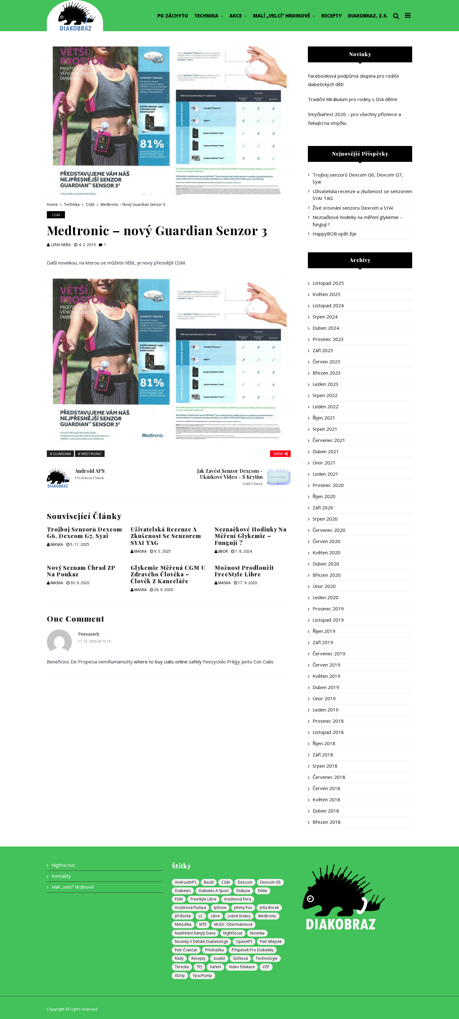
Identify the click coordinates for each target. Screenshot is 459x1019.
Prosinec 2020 (328, 485)
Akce (236, 15)
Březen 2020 (327, 575)
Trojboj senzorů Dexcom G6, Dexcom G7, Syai (84, 533)
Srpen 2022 (325, 395)
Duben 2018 (326, 811)
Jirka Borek (269, 907)
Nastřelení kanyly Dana (195, 933)
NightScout (232, 933)
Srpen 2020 (325, 519)
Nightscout (63, 865)
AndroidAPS (185, 882)
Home (52, 204)
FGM (179, 899)
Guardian (62, 453)
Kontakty (61, 876)
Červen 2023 (326, 361)
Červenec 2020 (329, 530)
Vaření (215, 966)
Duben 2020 (326, 563)
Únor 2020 (324, 586)
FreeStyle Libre (203, 899)
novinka (257, 933)
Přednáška (214, 950)
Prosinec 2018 (328, 721)
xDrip (180, 975)
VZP (266, 966)
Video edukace (242, 966)
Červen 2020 (326, 541)
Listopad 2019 (328, 620)
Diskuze (243, 890)
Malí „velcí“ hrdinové (281, 15)
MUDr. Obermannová (233, 924)
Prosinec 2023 (328, 339)
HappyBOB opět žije (335, 233)
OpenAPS (244, 941)
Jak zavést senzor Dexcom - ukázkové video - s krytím (230, 477)
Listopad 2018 (328, 732)
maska (57, 544)
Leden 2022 (325, 406)
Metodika (183, 924)
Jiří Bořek (183, 916)
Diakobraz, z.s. (368, 15)
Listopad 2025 (328, 283)
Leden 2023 (325, 384)
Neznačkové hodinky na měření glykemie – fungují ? (251, 536)
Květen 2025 (326, 294)
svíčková (240, 958)
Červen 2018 (326, 788)
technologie (267, 958)
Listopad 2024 (328, 305)
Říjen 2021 (324, 418)
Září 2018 (323, 754)
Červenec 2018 (329, 777)
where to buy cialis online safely (168, 661)
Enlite (262, 890)
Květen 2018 (326, 799)
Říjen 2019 (324, 631)
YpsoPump (202, 975)
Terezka (182, 966)
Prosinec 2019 (328, 608)
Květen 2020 (326, 552)
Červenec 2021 (329, 440)
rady (179, 958)
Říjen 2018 (324, 743)
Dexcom (245, 882)
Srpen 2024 (325, 316)
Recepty (331, 15)
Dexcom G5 (270, 882)
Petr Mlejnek (271, 941)
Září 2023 (323, 350)
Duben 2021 (326, 451)
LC (201, 916)
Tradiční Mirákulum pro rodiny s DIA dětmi (352, 99)
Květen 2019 (326, 676)
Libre (215, 916)
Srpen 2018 (325, 766)
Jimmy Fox (243, 907)
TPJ (199, 966)
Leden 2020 (325, 597)
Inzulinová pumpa (190, 907)
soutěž (219, 958)
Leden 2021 (325, 474)
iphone (220, 907)
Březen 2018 (327, 822)
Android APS (90, 474)
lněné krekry (239, 916)
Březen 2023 (327, 373)
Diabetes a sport (214, 890)
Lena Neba (61, 244)
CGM (90, 204)
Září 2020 (323, 507)
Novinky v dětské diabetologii (201, 941)
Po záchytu (172, 15)
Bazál (209, 882)
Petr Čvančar (186, 950)
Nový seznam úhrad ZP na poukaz (81, 571)
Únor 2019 (324, 698)
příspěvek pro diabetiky (253, 950)
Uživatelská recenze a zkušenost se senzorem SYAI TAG (166, 536)
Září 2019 (323, 642)
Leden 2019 (325, 709)
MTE (202, 924)
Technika (206, 15)
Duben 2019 (326, 687)
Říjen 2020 (324, 496)
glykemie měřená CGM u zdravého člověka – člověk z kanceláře (168, 574)
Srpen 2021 (325, 429)
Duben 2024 (326, 328)
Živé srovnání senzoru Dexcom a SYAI (353, 208)
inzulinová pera (237, 899)
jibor (223, 551)
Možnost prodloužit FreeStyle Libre (244, 571)
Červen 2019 (326, 665)
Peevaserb (88, 634)
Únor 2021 (324, 462)
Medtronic (91, 453)
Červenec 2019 (329, 653)
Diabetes (183, 890)
